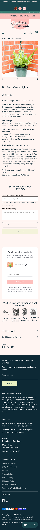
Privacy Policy (7, 474)
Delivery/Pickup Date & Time (11, 195)
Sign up (10, 383)
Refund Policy (7, 477)
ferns (31, 149)
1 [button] (17, 78)
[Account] (31, 32)
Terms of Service (9, 484)
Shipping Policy (8, 481)
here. (4, 172)
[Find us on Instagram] (24, 8)
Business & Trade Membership (14, 488)
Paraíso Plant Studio (20, 522)
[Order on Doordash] (20, 8)
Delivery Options (9, 463)
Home (4, 38)
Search (5, 470)
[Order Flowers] (15, 8)
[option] (20, 59)
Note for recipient (8, 209)
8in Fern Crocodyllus (14, 38)
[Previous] (3, 79)
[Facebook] (3, 500)
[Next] (37, 79)
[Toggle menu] (3, 33)
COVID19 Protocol (9, 467)
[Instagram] (7, 500)
